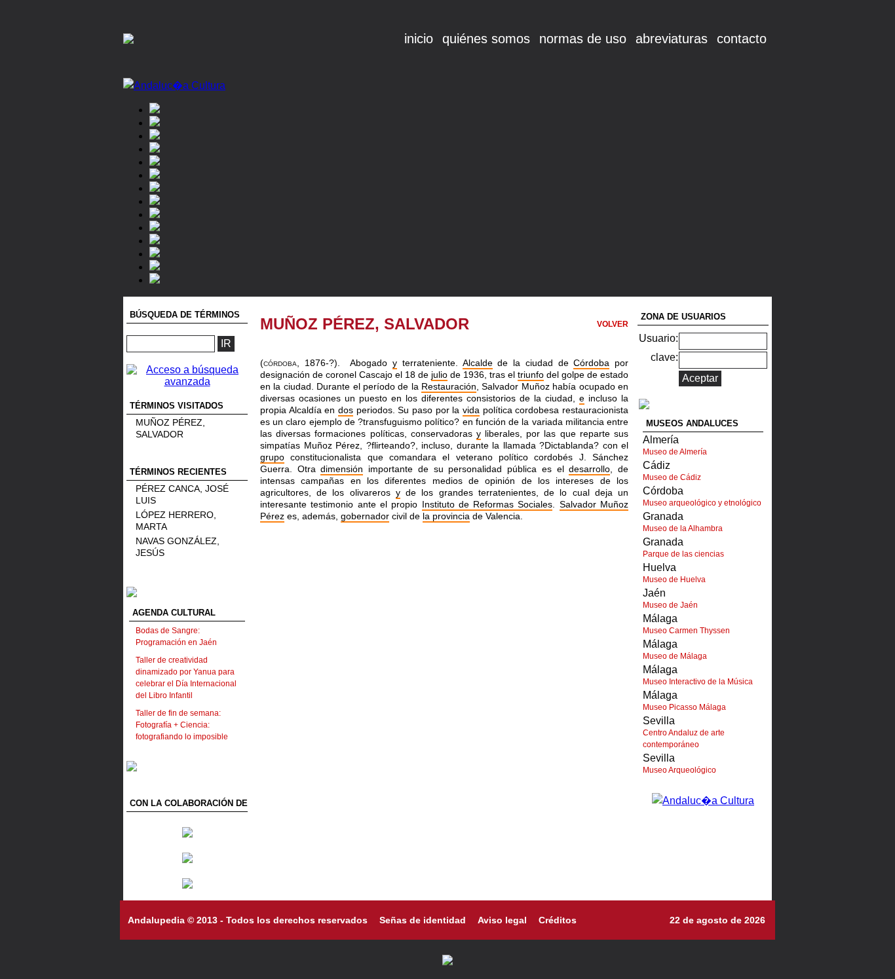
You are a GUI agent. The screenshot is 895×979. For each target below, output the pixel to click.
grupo (272, 457)
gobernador (365, 516)
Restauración (448, 386)
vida (471, 410)
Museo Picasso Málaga (684, 707)
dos (345, 410)
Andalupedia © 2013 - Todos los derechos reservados (248, 920)
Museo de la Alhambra (683, 528)
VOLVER (612, 324)
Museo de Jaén (670, 605)
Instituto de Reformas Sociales (487, 504)
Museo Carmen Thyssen (686, 630)
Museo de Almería (675, 451)
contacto (742, 38)
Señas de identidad (422, 920)
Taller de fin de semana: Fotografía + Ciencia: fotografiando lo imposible (182, 725)
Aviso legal (502, 920)
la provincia (446, 516)
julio (439, 374)
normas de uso (582, 38)
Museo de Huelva (674, 579)
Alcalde (478, 363)
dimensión (341, 469)
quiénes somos (486, 38)
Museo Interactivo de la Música (698, 681)
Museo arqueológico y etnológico (702, 503)
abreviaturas (672, 38)
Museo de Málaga (675, 656)
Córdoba (591, 363)
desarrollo (589, 469)
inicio (418, 38)
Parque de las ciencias (683, 554)
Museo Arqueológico (679, 770)
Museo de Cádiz (672, 477)
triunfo (531, 374)
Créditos (558, 920)
